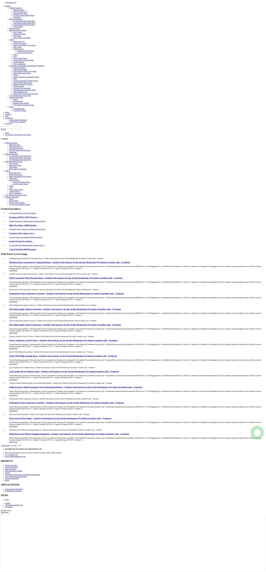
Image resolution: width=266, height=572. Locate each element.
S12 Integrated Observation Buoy (24, 21)
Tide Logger (17, 47)
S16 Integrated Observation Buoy (24, 23)
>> (12, 445)
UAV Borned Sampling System (23, 105)
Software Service (14, 28)
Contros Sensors (18, 62)
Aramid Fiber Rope (19, 110)
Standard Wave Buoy (20, 13)
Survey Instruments (19, 64)
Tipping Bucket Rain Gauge (22, 82)
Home (7, 133)
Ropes (11, 107)
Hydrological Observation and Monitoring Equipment (26, 66)
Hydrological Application (17, 122)
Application (9, 118)
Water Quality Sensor (20, 58)
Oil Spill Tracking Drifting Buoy (24, 15)
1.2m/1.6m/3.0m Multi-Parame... (23, 249)
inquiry (11, 270)
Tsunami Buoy (18, 26)
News (7, 116)
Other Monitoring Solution (18, 30)
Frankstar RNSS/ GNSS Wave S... (23, 217)
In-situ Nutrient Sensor (24, 53)
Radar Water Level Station (22, 38)
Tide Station (17, 36)
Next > (8, 445)
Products (8, 6)
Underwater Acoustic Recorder (23, 60)
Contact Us (8, 124)
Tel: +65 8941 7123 (11, 455)
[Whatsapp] (257, 432)
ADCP (15, 54)
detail (15, 270)
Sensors (11, 40)
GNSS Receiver (18, 86)
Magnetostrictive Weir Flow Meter (24, 90)
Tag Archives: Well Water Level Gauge (18, 135)
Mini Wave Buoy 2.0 (20, 12)
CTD (15, 56)
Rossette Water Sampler (21, 103)
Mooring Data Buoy (15, 19)
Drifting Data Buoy (15, 8)
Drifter (7, 112)
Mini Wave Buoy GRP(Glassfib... (23, 225)
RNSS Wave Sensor (20, 43)
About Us (8, 114)
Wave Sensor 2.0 (18, 41)
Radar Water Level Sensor (22, 73)
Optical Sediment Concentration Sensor (26, 77)
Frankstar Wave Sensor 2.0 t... (22, 233)
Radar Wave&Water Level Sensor (24, 45)
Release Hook (18, 101)
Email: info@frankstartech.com (15, 456)
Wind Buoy (17, 17)
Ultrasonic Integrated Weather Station (25, 81)
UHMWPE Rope (19, 109)
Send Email (4, 512)
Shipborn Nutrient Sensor (25, 51)
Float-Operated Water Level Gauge (24, 71)
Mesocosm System (19, 34)
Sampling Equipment (16, 97)
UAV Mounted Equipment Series (20, 96)
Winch (15, 99)
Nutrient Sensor (18, 49)
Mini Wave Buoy (19, 10)
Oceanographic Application (18, 120)
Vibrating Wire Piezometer (22, 88)
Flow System (17, 32)
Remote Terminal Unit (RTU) (23, 84)
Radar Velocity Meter (20, 69)
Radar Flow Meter (19, 68)
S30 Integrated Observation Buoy (24, 25)
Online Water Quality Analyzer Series (25, 94)
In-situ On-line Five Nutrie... (21, 241)
